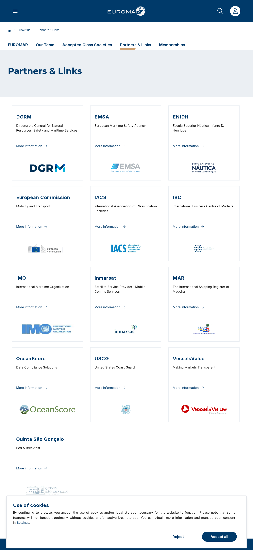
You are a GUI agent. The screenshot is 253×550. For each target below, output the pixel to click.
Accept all (219, 537)
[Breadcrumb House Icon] (9, 30)
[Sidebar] (15, 11)
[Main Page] (126, 11)
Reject (178, 537)
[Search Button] (220, 11)
